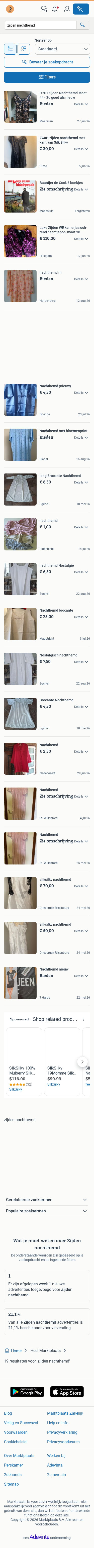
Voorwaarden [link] (16, 1432)
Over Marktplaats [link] (19, 1455)
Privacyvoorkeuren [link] (63, 1441)
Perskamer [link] (13, 1465)
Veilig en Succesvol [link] (21, 1422)
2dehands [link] (13, 1474)
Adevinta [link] (55, 1465)
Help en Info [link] (57, 1422)
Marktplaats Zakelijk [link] (65, 1413)
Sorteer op (43, 40)
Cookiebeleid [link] (15, 1441)
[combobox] (40, 25)
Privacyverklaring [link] (62, 1432)
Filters (50, 77)
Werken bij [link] (56, 1455)
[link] (10, 9)
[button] (55, 9)
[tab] (10, 49)
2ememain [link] (56, 1474)
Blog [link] (8, 1413)
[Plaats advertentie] (81, 9)
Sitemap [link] (11, 1484)
